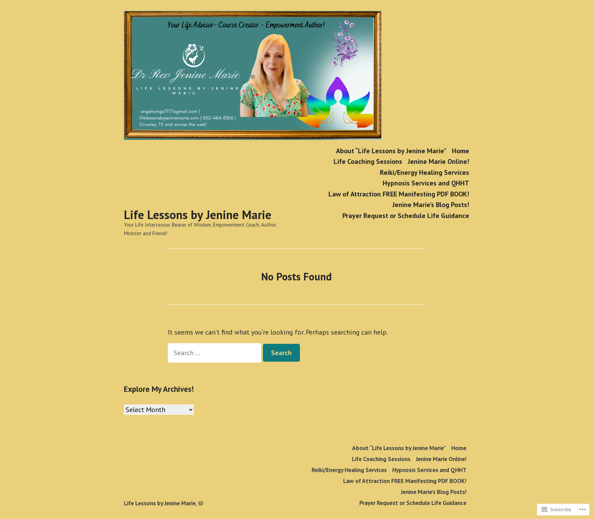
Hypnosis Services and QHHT (426, 183)
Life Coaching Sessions (368, 161)
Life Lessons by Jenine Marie (197, 214)
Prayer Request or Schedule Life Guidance (405, 215)
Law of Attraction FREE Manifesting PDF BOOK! (398, 193)
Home (460, 150)
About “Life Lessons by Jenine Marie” (391, 150)
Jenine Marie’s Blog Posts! (430, 204)
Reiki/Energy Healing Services (424, 172)
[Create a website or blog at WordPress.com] (200, 503)
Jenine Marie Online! (438, 161)
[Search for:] (215, 352)
